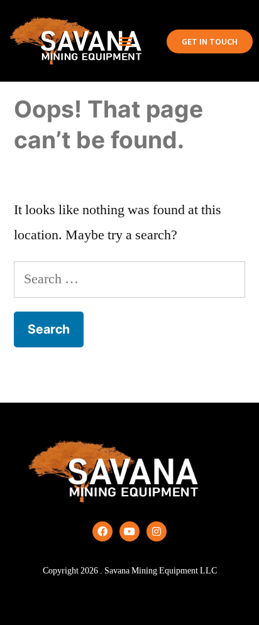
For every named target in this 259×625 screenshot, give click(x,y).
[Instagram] (156, 531)
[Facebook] (102, 531)
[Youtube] (129, 531)
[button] (126, 41)
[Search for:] (129, 279)
